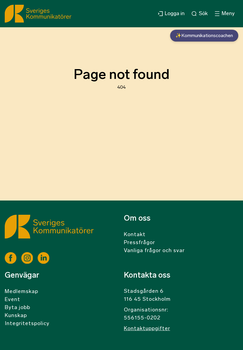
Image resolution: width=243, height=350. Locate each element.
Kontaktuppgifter (147, 329)
